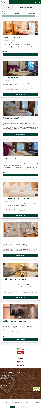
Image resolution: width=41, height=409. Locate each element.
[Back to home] (4, 2)
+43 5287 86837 (6, 381)
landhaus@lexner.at (5, 383)
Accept (12, 406)
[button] (37, 2)
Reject (18, 406)
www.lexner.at (4, 385)
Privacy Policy (21, 404)
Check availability (20, 54)
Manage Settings (26, 406)
